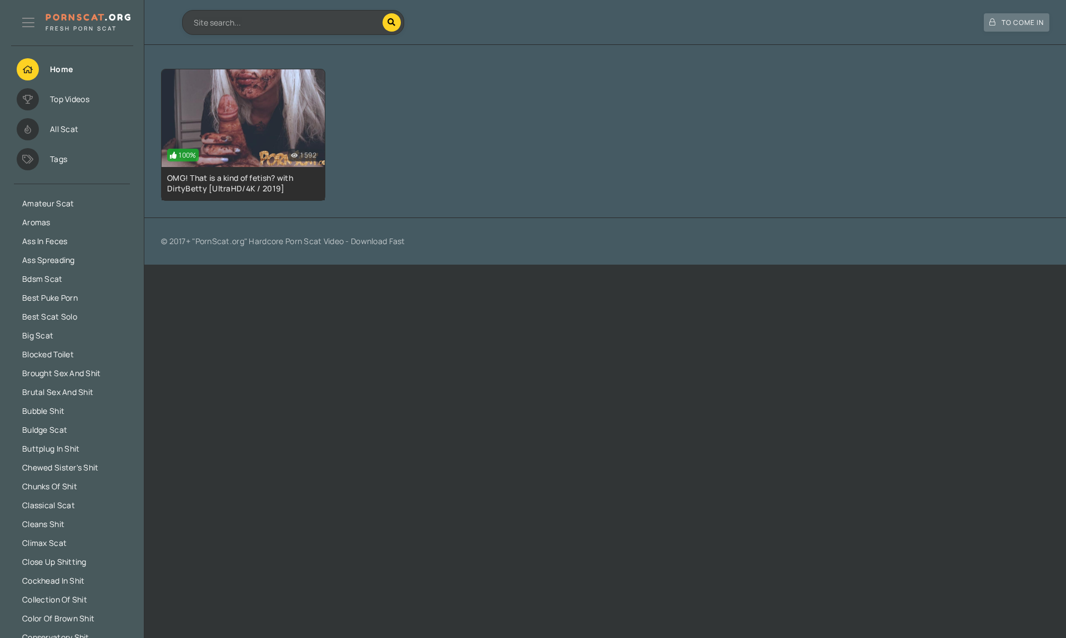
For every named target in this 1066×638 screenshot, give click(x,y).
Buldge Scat (44, 429)
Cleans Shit (43, 524)
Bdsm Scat (42, 279)
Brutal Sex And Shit (57, 392)
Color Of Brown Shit (58, 618)
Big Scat (37, 335)
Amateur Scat (48, 203)
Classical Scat (48, 505)
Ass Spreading (48, 260)
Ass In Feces (44, 241)
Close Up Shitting (54, 561)
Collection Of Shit (54, 599)
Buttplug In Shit (50, 448)
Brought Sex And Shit (61, 373)
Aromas (36, 222)
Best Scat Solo (49, 316)
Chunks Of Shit (49, 486)
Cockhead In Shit (53, 580)
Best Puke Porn (50, 297)
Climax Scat (44, 543)
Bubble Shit (43, 411)
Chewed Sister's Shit (60, 467)
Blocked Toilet (48, 354)
